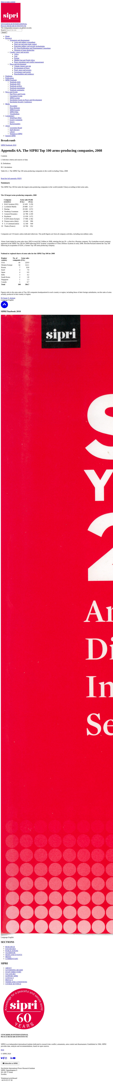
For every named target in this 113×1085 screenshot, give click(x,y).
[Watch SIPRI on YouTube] (14, 1058)
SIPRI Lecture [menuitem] (15, 98)
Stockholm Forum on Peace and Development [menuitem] (26, 100)
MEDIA (8, 957)
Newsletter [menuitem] (13, 106)
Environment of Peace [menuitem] (22, 68)
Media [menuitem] (7, 104)
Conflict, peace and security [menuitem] (19, 52)
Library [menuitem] (12, 132)
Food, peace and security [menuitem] (22, 70)
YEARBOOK (10, 953)
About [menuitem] (7, 126)
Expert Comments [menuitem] (16, 120)
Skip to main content (8, 2)
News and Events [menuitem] (11, 92)
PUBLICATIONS (11, 951)
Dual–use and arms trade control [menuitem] (25, 44)
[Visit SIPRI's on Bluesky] (2, 1058)
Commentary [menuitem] (9, 116)
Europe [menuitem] (16, 58)
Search (3, 30)
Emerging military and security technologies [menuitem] (29, 46)
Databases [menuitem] (8, 76)
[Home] (11, 22)
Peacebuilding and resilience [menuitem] (24, 74)
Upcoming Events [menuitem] (16, 96)
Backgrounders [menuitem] (15, 124)
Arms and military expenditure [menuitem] (24, 42)
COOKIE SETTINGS (13, 984)
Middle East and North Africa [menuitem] (24, 60)
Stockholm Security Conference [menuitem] (21, 102)
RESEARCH (10, 947)
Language (4, 300)
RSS (2, 1050)
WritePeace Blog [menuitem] (15, 118)
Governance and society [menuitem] (22, 72)
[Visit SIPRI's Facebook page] (4, 1058)
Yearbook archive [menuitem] (16, 86)
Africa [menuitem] (16, 54)
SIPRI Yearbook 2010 (8, 145)
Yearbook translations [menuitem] (17, 88)
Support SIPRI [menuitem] (10, 136)
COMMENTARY (11, 959)
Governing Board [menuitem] (16, 128)
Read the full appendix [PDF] (11, 178)
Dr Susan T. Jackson (8, 298)
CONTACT (9, 978)
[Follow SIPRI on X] (8, 1058)
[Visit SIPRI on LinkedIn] (11, 1058)
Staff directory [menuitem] (15, 130)
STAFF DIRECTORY (13, 972)
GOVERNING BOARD (14, 970)
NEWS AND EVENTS (13, 955)
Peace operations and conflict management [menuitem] (29, 62)
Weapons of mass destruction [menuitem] (24, 50)
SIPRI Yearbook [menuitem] (11, 80)
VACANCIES (10, 974)
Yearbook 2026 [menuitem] (15, 82)
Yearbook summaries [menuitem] (17, 90)
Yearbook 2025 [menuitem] (15, 84)
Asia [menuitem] (15, 56)
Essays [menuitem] (12, 122)
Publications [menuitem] (9, 78)
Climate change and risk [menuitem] (22, 66)
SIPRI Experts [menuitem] (15, 110)
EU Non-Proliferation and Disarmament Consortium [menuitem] (32, 48)
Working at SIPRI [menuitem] (16, 134)
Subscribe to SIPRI (11, 1063)
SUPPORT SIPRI (11, 976)
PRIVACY (9, 980)
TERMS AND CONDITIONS (16, 982)
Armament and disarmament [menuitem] (19, 40)
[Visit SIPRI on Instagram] (6, 1058)
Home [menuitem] (7, 36)
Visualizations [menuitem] (14, 114)
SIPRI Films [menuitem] (14, 112)
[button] (4, 307)
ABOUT (8, 968)
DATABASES (10, 949)
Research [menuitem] (8, 38)
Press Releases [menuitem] (15, 108)
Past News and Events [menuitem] (17, 94)
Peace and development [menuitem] (18, 64)
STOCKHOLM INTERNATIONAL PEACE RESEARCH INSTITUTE (14, 25)
